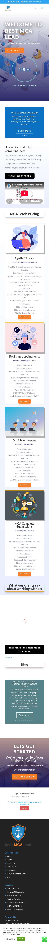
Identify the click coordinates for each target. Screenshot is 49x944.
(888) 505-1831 (13, 921)
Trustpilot (8, 658)
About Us (9, 860)
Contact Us (14, 50)
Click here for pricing (19, 176)
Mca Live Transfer (13, 899)
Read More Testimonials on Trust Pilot (24, 649)
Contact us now (24, 777)
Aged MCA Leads (12, 888)
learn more (25, 401)
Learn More (24, 130)
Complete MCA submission (16, 892)
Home (8, 856)
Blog (8, 877)
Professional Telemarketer (16, 902)
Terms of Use (11, 867)
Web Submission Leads (15, 909)
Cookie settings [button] (9, 939)
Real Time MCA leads (14, 906)
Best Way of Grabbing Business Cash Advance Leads (24, 684)
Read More (24, 715)
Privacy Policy (11, 870)
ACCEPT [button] (20, 939)
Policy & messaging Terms (16, 874)
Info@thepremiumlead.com (20, 923)
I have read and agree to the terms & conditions (25, 803)
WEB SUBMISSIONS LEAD (24, 112)
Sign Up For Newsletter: (24, 793)
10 (33, 720)
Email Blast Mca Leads (14, 895)
